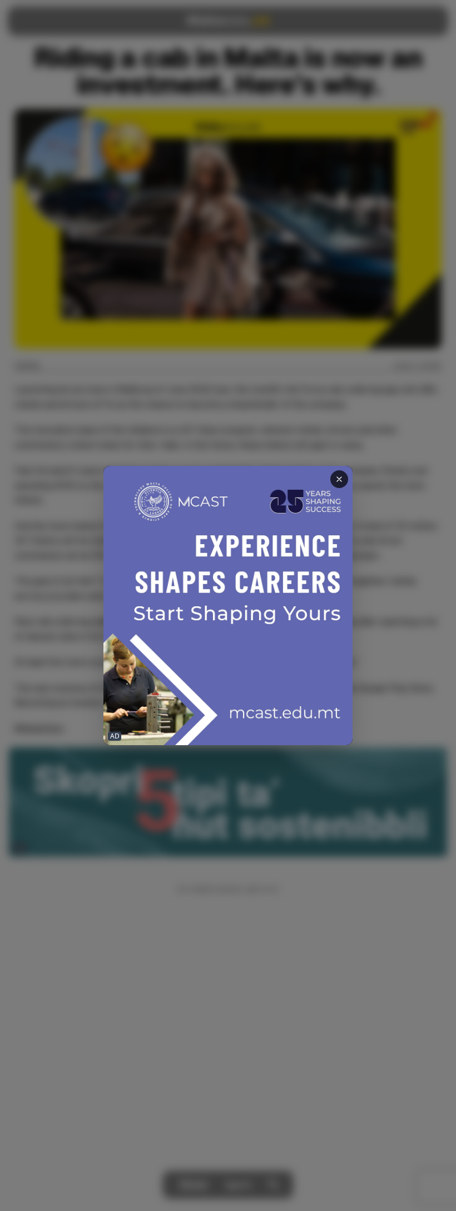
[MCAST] (228, 605)
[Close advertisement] (339, 479)
